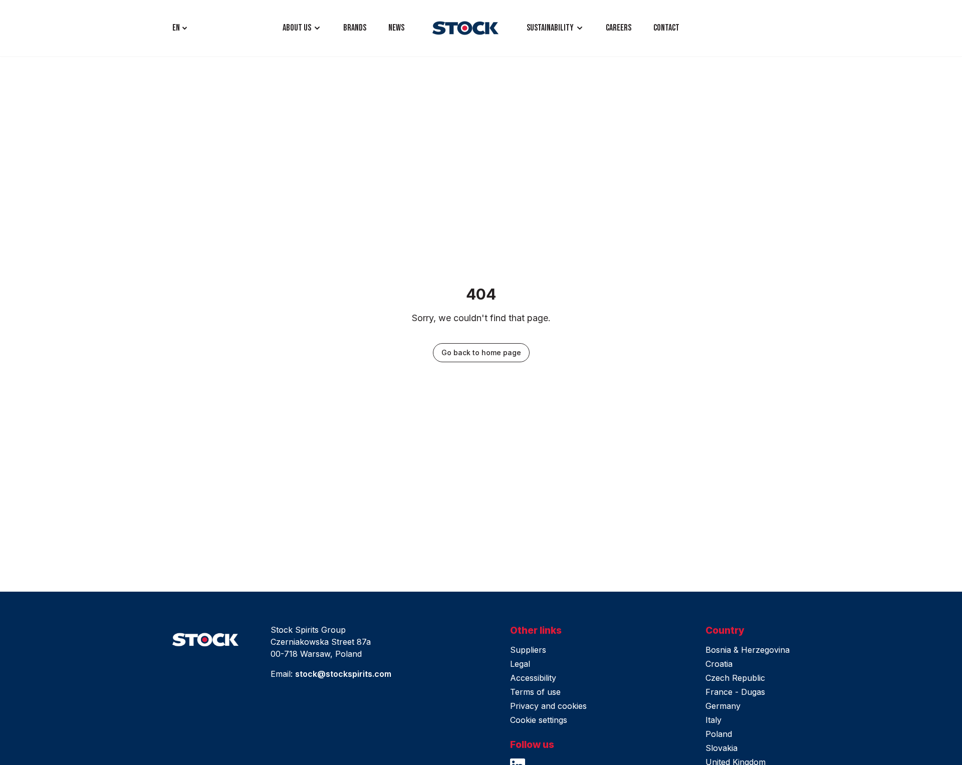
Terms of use (535, 692)
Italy (713, 720)
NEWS (396, 28)
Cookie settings (538, 720)
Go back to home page (481, 352)
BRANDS (354, 28)
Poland (718, 734)
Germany (723, 706)
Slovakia (721, 748)
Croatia (719, 664)
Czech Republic (735, 678)
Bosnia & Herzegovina (747, 650)
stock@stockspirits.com (343, 674)
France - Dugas (735, 692)
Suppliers (528, 650)
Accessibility (533, 678)
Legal (520, 664)
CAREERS (618, 28)
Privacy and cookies (548, 706)
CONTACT (666, 28)
